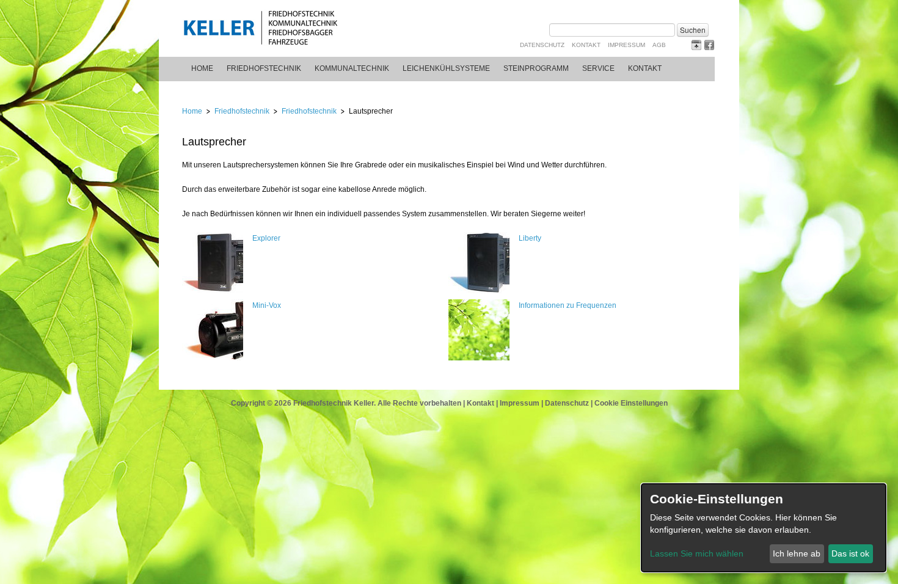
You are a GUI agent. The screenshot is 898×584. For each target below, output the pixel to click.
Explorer (266, 238)
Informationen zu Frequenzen (567, 305)
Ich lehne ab (796, 553)
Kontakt (586, 45)
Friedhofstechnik (264, 68)
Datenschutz (542, 45)
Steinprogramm (536, 68)
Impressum (626, 45)
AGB (659, 45)
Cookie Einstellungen (631, 403)
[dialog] (763, 528)
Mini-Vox (266, 305)
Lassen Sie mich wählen (696, 553)
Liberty (530, 238)
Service (598, 68)
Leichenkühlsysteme (446, 68)
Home (202, 68)
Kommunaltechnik (352, 68)
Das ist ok (850, 553)
